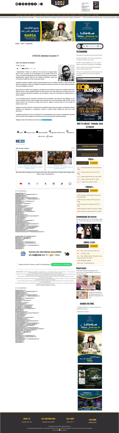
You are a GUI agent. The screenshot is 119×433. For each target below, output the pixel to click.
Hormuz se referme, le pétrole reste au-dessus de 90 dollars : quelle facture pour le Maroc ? (93, 17)
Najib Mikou (18, 238)
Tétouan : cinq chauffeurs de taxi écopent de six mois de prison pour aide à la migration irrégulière (89, 73)
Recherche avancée (82, 80)
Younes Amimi (18, 247)
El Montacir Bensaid (20, 223)
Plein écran (99, 130)
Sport (59, 15)
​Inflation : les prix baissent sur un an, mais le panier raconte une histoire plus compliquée (88, 63)
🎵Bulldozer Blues (86, 260)
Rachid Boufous (19, 241)
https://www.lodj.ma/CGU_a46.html (90, 155)
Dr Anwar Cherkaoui (20, 215)
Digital (35, 15)
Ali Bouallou (18, 203)
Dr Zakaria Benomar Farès (21, 222)
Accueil (17, 43)
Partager (50, 136)
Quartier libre (29, 43)
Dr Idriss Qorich (19, 219)
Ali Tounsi (17, 204)
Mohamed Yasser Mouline (21, 231)
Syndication (63, 430)
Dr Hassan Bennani (19, 218)
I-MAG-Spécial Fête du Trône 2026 (91, 176)
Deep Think (47, 172)
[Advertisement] (45, 49)
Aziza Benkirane (19, 211)
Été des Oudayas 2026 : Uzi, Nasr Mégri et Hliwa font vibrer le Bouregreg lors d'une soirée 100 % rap (89, 220)
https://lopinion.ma (47, 120)
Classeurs (94, 163)
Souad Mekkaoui (19, 244)
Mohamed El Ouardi (20, 230)
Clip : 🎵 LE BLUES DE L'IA (87, 263)
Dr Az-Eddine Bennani (20, 216)
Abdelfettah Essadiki (20, 195)
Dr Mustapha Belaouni (20, 221)
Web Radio (81, 15)
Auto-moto (65, 15)
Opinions (74, 15)
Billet (17, 172)
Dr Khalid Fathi (18, 220)
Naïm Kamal (18, 237)
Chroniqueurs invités (30, 172)
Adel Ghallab (18, 200)
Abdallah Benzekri (19, 193)
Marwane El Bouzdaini (20, 229)
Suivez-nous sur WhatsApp (61, 264)
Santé (40, 15)
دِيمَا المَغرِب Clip (85, 253)
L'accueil (19, 15)
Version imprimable (43, 132)
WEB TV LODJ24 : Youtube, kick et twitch (90, 125)
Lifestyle (46, 15)
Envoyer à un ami (30, 132)
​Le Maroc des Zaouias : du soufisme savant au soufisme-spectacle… (60, 168)
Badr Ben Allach (19, 212)
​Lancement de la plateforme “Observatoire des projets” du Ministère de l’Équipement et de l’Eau (96, 294)
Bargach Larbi (18, 213)
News (25, 15)
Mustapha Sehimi (19, 236)
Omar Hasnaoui (19, 239)
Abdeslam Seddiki (19, 197)
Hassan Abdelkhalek (20, 226)
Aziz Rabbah (18, 210)
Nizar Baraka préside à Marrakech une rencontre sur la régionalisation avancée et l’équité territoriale (88, 272)
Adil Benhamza (19, 201)
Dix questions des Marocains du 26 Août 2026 (89, 55)
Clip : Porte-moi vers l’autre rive (90, 251)
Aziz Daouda (18, 209)
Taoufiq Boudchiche (20, 245)
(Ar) (35, 242)
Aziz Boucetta (18, 207)
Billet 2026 (22, 172)
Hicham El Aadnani (19, 227)
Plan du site (55, 430)
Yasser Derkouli (19, 246)
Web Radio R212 (92, 422)
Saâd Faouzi (18, 240)
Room (22, 43)
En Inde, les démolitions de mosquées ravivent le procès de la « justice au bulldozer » (44, 17)
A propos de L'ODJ (27, 422)
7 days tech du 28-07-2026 (89, 182)
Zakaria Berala (18, 248)
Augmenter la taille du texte (58, 132)
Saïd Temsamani (19, 242)
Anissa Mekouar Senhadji (21, 205)
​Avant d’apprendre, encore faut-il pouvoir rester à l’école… (31, 168)
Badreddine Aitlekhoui (20, 214)
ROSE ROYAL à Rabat (83, 312)
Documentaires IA (50, 174)
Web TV (89, 15)
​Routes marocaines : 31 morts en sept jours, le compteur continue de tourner (89, 59)
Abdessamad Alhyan (20, 198)
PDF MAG (96, 15)
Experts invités (40, 172)
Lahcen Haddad (19, 228)
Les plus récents (82, 163)
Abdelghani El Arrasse (20, 196)
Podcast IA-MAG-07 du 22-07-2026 (91, 209)
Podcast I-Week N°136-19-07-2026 (91, 211)
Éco (30, 15)
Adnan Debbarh (19, 202)
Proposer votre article (48, 422)
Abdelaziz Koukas (19, 194)
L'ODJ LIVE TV (70, 422)
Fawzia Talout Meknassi (21, 224)
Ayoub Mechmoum (19, 206)
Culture (53, 15)
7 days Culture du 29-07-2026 (90, 179)
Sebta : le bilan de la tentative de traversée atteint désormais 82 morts (88, 68)
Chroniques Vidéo (62, 172)
